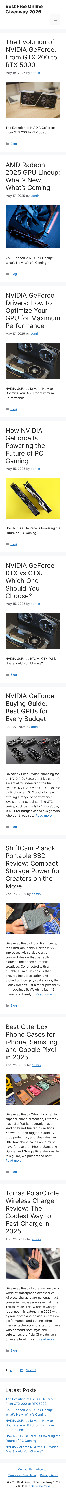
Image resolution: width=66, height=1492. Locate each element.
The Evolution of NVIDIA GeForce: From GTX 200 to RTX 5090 (31, 53)
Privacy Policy (49, 1475)
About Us (42, 1469)
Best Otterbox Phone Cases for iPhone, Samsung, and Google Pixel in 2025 (32, 1042)
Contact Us (25, 1469)
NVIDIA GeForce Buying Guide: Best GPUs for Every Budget (30, 707)
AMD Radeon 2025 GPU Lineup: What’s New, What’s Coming (33, 176)
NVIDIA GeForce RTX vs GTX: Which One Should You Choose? (30, 581)
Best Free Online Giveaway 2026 (24, 9)
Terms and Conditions (22, 1475)
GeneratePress (40, 1486)
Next (31, 1370)
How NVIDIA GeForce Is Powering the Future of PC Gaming (25, 446)
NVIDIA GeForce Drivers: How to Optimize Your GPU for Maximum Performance (33, 310)
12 (21, 1370)
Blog (13, 144)
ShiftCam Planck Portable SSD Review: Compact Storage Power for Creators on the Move (33, 867)
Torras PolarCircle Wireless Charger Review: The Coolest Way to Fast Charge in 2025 (32, 1212)
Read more (44, 815)
